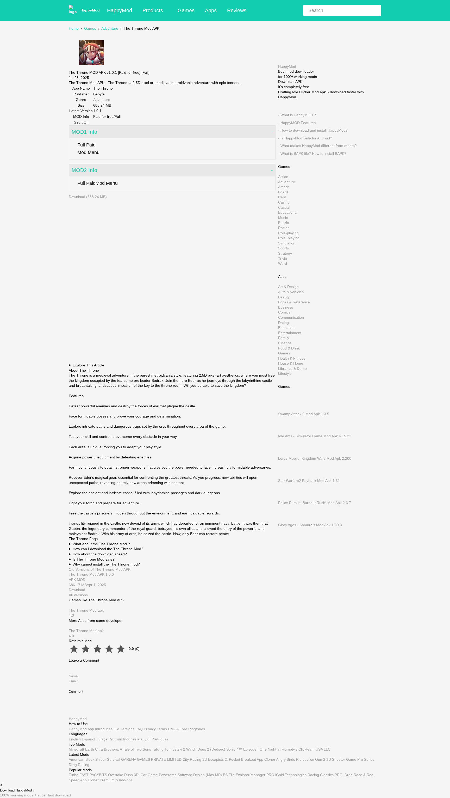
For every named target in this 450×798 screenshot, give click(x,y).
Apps (211, 10)
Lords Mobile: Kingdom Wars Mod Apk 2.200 (314, 458)
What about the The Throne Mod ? (101, 544)
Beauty (284, 297)
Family (283, 338)
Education (286, 328)
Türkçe (102, 739)
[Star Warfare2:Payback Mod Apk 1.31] (286, 475)
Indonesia (131, 739)
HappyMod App (81, 729)
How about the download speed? (100, 554)
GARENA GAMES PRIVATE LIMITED (151, 759)
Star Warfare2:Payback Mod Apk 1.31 (309, 480)
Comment (76, 691)
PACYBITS (98, 775)
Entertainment (289, 332)
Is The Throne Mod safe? (94, 559)
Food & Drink (289, 348)
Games (186, 10)
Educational (287, 212)
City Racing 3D (195, 759)
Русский (115, 739)
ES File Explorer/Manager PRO (248, 775)
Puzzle (283, 222)
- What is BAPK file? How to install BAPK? (312, 153)
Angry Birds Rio (289, 759)
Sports (283, 248)
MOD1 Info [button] (84, 132)
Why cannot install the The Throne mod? (106, 564)
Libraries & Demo (292, 368)
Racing (284, 228)
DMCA (173, 729)
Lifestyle (285, 373)
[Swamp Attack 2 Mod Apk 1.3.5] (286, 409)
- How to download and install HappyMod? (313, 130)
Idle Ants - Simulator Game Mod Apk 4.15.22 (314, 436)
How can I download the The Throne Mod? (108, 549)
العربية (145, 739)
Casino (284, 202)
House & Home (290, 363)
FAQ (139, 729)
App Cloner (266, 759)
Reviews (236, 10)
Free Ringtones (192, 729)
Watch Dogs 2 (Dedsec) (205, 749)
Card (282, 197)
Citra (99, 749)
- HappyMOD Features (297, 122)
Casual (284, 207)
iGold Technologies (291, 775)
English (75, 739)
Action (283, 177)
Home (74, 28)
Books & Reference (294, 302)
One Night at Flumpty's (278, 749)
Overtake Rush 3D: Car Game (133, 775)
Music (283, 217)
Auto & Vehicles (291, 292)
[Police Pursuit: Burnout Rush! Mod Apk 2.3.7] (286, 497)
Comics (284, 312)
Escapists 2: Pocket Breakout (232, 759)
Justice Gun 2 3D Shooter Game (329, 759)
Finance (284, 343)
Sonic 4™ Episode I (242, 749)
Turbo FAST (79, 775)
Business (285, 307)
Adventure (109, 28)
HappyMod (90, 10)
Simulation (286, 243)
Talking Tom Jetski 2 (168, 749)
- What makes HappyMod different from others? (317, 146)
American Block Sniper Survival (94, 759)
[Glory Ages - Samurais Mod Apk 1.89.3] (286, 520)
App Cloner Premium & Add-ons (106, 780)
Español (88, 739)
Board (283, 192)
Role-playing (288, 233)
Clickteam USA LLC (314, 749)
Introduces (104, 729)
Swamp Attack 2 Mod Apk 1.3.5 (303, 414)
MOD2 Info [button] (84, 170)
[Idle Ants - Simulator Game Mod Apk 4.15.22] (286, 431)
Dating (283, 322)
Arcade (284, 187)
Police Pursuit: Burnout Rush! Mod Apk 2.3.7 (314, 503)
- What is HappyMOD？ (297, 115)
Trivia (282, 258)
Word (282, 263)
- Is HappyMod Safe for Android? (305, 138)
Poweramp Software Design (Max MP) (190, 775)
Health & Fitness (291, 358)
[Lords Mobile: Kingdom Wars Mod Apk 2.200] (286, 453)
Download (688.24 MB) (88, 197)
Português (160, 739)
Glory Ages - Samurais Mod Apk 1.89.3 (310, 525)
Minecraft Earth (81, 749)
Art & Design (288, 287)
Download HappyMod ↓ (17, 790)
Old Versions (124, 729)
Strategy (285, 253)
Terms (162, 729)
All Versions (78, 595)
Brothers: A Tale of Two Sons (127, 749)
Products (152, 10)
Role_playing (288, 238)
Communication (291, 317)
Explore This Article (88, 365)
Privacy (150, 729)
